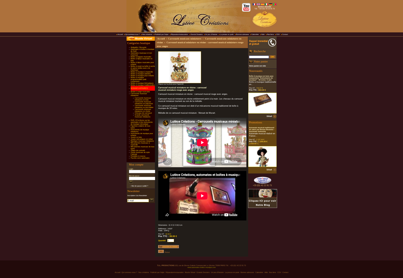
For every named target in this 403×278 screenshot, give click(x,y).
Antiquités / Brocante (138, 47)
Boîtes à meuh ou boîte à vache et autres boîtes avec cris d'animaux (143, 68)
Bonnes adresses (242, 34)
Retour (167, 252)
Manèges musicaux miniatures (142, 141)
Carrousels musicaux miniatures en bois (143, 99)
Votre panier (261, 61)
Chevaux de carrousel (143, 113)
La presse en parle (227, 34)
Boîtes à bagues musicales (141, 57)
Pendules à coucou (138, 156)
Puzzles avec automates (140, 158)
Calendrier (255, 34)
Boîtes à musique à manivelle (142, 72)
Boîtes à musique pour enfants (142, 76)
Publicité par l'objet (161, 34)
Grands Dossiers (197, 34)
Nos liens (270, 34)
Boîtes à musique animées (141, 74)
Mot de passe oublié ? (139, 186)
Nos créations (147, 34)
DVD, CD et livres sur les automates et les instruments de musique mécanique (142, 122)
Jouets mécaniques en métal (142, 139)
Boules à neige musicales (140, 92)
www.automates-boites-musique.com (201, 267)
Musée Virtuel (143, 38)
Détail (269, 116)
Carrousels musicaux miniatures (184, 38)
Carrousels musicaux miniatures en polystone (144, 103)
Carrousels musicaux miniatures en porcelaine (144, 106)
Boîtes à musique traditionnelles (143, 85)
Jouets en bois (136, 137)
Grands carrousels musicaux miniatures (142, 116)
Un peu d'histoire (211, 34)
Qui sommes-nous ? (132, 34)
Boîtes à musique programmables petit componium (138, 79)
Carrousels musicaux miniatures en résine (143, 110)
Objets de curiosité (138, 150)
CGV (278, 34)
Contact (285, 34)
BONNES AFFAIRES (139, 88)
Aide (263, 34)
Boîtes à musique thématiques (142, 83)
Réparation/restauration (179, 34)
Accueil (120, 34)
